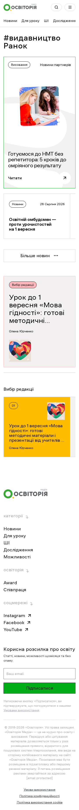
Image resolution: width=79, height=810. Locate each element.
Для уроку (31, 20)
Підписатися (39, 688)
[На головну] (20, 7)
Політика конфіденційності (39, 796)
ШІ (46, 20)
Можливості (17, 557)
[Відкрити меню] (70, 7)
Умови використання (39, 789)
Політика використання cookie (40, 802)
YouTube (13, 629)
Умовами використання (21, 710)
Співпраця (15, 589)
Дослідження (65, 20)
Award (10, 582)
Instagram (14, 615)
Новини (10, 20)
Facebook (14, 622)
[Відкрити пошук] (56, 7)
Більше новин (35, 255)
